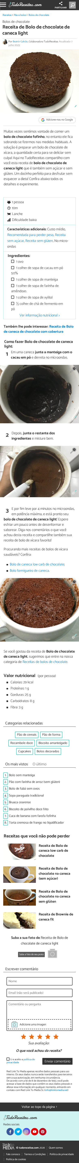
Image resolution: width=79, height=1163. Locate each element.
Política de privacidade (62, 1154)
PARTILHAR (61, 8)
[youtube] (34, 1131)
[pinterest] (42, 1131)
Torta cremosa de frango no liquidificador (36, 822)
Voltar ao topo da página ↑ (39, 1107)
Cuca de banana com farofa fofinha (32, 816)
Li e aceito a (20, 1061)
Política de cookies (16, 1159)
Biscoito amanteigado (52, 743)
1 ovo (19, 262)
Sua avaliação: (38, 1043)
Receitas (7, 15)
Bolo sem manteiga (22, 775)
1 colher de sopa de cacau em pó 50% (37, 270)
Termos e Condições (35, 1154)
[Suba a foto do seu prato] (52, 954)
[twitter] (18, 1131)
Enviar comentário (57, 1061)
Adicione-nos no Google (59, 120)
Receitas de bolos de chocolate (44, 662)
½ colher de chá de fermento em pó (37, 306)
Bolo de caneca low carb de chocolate (37, 564)
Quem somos (56, 1147)
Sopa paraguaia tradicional (26, 795)
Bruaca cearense (20, 802)
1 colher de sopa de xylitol (34, 298)
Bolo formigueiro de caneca (29, 571)
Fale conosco (13, 1154)
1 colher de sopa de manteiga (36, 280)
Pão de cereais (26, 734)
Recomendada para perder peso (30, 235)
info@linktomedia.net (56, 1090)
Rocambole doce (21, 743)
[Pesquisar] (73, 5)
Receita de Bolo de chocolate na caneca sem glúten (54, 896)
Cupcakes (24, 751)
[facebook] (10, 1131)
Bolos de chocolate (39, 15)
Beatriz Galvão (20, 41)
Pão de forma (51, 734)
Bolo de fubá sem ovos (24, 788)
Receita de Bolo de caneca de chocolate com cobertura (39, 329)
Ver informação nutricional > (39, 315)
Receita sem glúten (39, 241)
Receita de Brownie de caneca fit (56, 917)
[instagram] (26, 1131)
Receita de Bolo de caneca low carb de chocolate (53, 851)
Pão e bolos (20, 15)
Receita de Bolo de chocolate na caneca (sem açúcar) (54, 873)
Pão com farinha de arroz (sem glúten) (34, 782)
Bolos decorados (48, 751)
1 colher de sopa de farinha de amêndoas (35, 288)
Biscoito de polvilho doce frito (29, 809)
